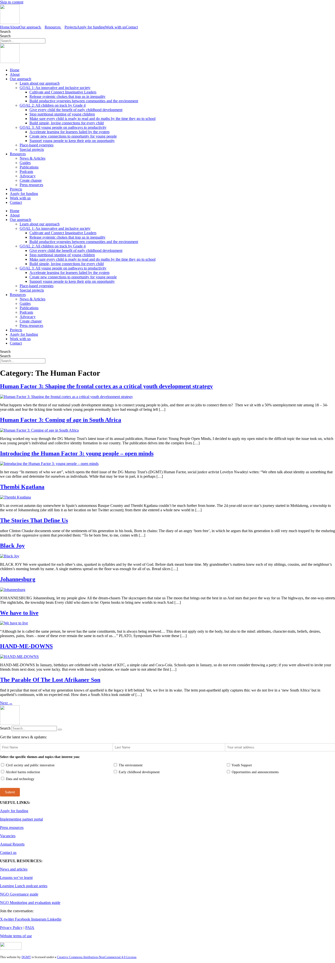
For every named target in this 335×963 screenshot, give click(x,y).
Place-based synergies (36, 145)
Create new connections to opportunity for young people (73, 136)
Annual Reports (12, 844)
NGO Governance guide (19, 894)
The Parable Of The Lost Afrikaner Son (50, 680)
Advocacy (28, 176)
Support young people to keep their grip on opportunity (72, 141)
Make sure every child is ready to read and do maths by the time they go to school (92, 118)
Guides (25, 163)
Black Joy (12, 545)
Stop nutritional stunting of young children (62, 114)
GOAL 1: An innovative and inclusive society (55, 88)
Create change (31, 180)
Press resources (31, 185)
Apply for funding (91, 27)
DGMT (26, 957)
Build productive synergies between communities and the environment (83, 101)
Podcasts (26, 171)
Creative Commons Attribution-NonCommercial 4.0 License (97, 957)
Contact (132, 27)
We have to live (19, 613)
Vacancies (7, 836)
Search (5, 31)
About (14, 27)
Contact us (8, 852)
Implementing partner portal (21, 819)
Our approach (20, 79)
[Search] (60, 729)
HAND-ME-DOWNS (26, 646)
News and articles (13, 869)
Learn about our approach (40, 83)
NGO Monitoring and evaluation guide (30, 902)
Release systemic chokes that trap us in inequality (67, 96)
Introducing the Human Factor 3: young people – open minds (77, 453)
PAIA (29, 927)
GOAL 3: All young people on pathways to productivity (63, 127)
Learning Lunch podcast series (23, 886)
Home (5, 27)
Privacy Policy (11, 927)
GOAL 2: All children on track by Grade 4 (53, 105)
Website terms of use (16, 936)
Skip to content (11, 2)
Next (6, 703)
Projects (70, 27)
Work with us (115, 27)
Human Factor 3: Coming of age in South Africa (60, 420)
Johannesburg (17, 579)
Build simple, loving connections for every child (66, 123)
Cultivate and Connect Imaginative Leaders (62, 92)
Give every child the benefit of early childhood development (75, 110)
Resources (18, 154)
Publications (29, 167)
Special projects (32, 149)
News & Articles (32, 158)
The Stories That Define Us (34, 520)
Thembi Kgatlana (22, 487)
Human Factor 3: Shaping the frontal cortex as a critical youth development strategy (106, 386)
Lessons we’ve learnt (16, 877)
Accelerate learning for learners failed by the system (69, 132)
